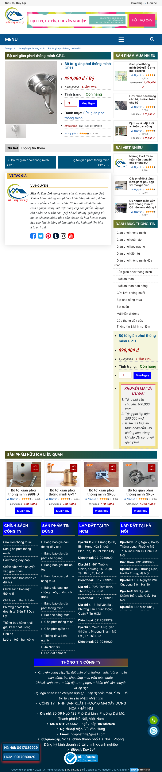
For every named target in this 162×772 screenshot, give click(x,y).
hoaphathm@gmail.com (87, 734)
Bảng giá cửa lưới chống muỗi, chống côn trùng (57, 592)
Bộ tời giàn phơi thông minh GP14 (63, 492)
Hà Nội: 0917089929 (21, 747)
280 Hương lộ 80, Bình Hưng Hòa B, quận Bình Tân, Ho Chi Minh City (97, 546)
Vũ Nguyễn (70, 133)
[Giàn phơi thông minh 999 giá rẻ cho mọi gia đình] (121, 76)
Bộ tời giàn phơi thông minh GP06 (101, 492)
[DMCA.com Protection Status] (140, 770)
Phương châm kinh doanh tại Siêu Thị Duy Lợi (18, 611)
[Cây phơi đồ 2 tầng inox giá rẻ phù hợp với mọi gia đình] (121, 185)
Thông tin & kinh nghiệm (133, 326)
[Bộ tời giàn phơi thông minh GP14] (63, 474)
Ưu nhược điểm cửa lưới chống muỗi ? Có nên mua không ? (142, 204)
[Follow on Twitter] (40, 236)
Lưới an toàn (125, 279)
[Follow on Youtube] (71, 236)
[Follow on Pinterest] (48, 236)
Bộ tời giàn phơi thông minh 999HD (23, 492)
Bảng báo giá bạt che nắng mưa (57, 578)
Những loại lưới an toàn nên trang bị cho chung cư (141, 159)
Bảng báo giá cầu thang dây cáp (55, 544)
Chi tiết (12, 148)
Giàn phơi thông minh (131, 232)
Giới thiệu (137, 3)
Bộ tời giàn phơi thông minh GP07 (140, 492)
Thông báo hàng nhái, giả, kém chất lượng (18, 625)
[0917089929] (154, 720)
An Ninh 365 (53, 647)
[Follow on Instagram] (63, 236)
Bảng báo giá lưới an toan (57, 567)
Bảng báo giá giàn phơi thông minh (55, 606)
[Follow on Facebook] (33, 236)
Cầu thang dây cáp (130, 320)
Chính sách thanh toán (18, 600)
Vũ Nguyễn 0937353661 (112, 769)
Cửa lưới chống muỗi (131, 292)
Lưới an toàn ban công (132, 285)
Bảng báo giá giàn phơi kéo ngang (55, 556)
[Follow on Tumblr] (56, 236)
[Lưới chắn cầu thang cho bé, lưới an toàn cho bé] (121, 105)
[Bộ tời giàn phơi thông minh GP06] (101, 474)
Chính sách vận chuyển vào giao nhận (19, 569)
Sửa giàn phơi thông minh (134, 272)
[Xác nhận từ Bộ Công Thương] (81, 758)
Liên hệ (152, 3)
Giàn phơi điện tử (128, 253)
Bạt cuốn (123, 306)
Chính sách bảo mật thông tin (17, 591)
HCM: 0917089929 (19, 757)
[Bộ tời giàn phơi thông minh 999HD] (24, 474)
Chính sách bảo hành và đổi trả (19, 580)
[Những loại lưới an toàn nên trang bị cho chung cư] (121, 164)
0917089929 (103, 557)
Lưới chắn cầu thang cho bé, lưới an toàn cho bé (142, 99)
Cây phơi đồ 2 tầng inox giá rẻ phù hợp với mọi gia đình (141, 182)
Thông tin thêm (33, 148)
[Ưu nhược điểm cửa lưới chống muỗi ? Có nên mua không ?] (121, 208)
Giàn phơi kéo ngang (131, 246)
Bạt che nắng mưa (129, 299)
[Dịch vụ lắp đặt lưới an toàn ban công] (121, 131)
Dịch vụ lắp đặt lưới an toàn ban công (141, 124)
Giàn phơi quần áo (129, 239)
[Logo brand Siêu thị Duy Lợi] (15, 20)
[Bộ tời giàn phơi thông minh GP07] (140, 474)
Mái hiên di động (128, 313)
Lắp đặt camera (55, 653)
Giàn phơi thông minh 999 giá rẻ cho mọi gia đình (142, 67)
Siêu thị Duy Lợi (82, 750)
